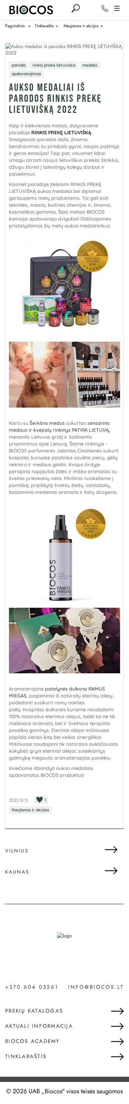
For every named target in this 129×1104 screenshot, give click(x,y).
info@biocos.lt (96, 987)
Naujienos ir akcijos (30, 809)
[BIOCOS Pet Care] (31, 14)
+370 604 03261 (31, 987)
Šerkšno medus (47, 423)
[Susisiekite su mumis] (104, 8)
